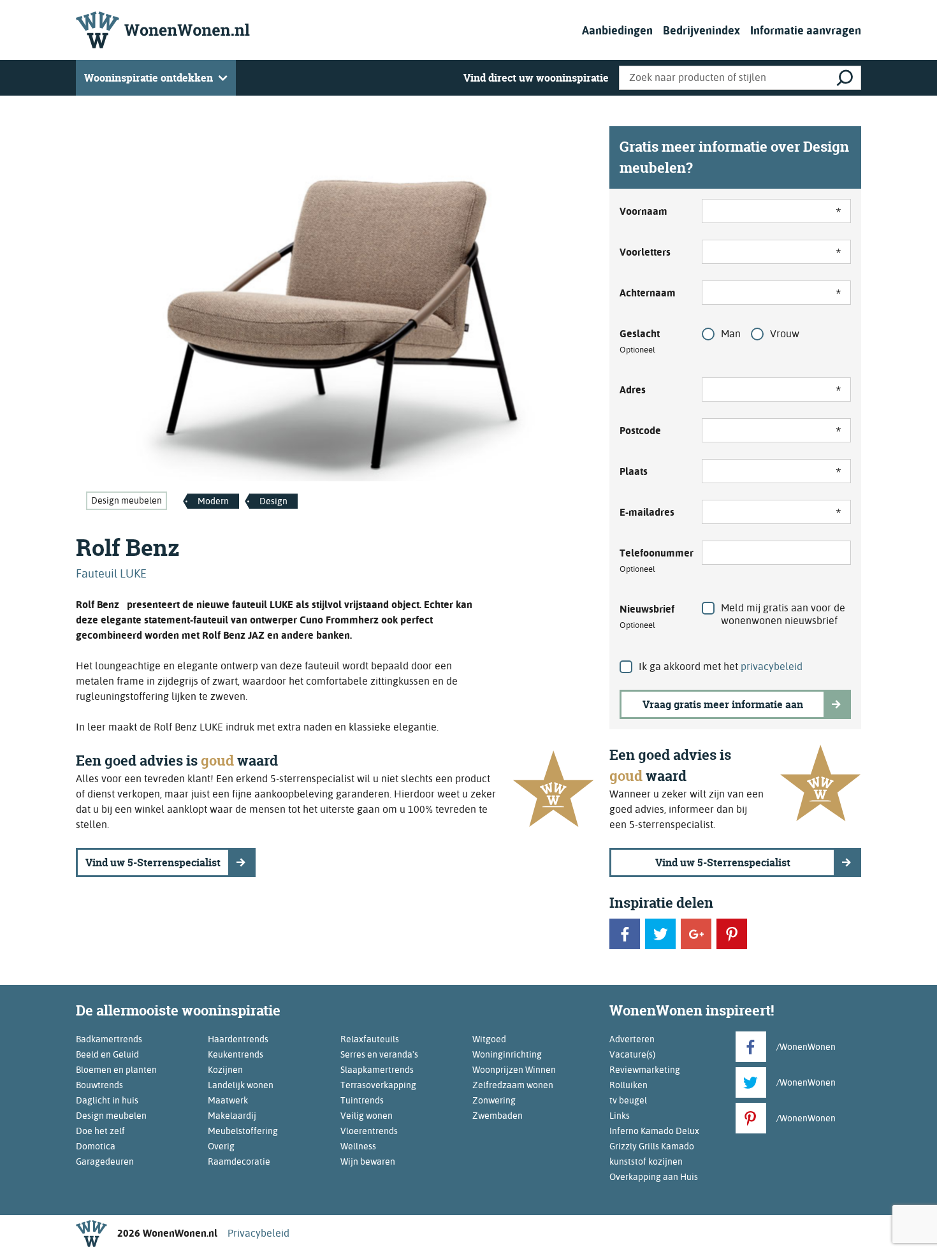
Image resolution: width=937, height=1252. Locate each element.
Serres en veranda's (379, 1054)
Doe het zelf (100, 1131)
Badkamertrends (109, 1039)
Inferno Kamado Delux (654, 1131)
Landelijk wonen (240, 1085)
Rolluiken (628, 1085)
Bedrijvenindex (701, 30)
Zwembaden (497, 1115)
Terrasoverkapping (378, 1085)
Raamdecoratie (239, 1161)
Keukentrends (235, 1054)
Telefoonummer (653, 560)
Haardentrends (238, 1039)
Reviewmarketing (644, 1070)
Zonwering (494, 1100)
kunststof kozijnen (646, 1161)
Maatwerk (228, 1100)
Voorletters (645, 252)
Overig (221, 1146)
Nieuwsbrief (647, 616)
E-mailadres (647, 512)
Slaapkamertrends (377, 1070)
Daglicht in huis (107, 1100)
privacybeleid (772, 666)
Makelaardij (232, 1115)
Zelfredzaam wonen (512, 1085)
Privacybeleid (258, 1233)
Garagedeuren (105, 1161)
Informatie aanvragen (805, 30)
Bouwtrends (99, 1085)
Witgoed (489, 1039)
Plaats (634, 471)
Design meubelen (126, 500)
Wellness (358, 1146)
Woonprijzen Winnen (514, 1070)
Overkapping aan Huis (653, 1177)
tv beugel (628, 1100)
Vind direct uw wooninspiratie (536, 78)
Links (619, 1115)
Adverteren (632, 1039)
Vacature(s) (632, 1054)
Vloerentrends (369, 1131)
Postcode (640, 431)
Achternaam (648, 293)
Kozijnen (225, 1070)
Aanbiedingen (617, 30)
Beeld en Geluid (107, 1054)
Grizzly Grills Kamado (651, 1146)
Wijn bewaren (367, 1161)
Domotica (95, 1146)
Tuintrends (362, 1100)
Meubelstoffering (243, 1131)
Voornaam (643, 211)
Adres (633, 390)
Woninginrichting (507, 1054)
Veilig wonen (366, 1115)
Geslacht (640, 341)
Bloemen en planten (116, 1070)
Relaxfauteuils (369, 1039)
